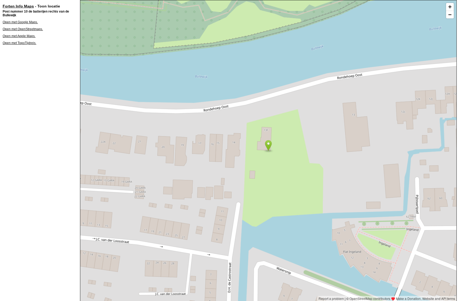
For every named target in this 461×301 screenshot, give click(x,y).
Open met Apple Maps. (19, 36)
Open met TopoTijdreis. (19, 43)
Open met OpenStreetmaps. (23, 29)
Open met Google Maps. (20, 22)
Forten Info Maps (18, 6)
